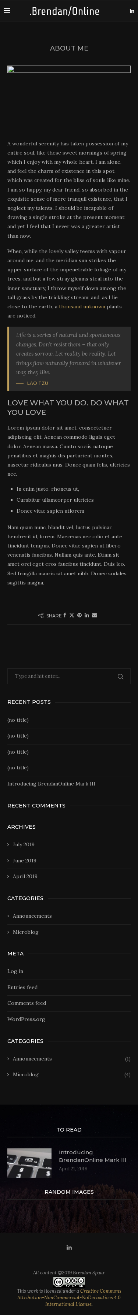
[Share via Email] (94, 615)
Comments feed (26, 1003)
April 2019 (25, 876)
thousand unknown (82, 306)
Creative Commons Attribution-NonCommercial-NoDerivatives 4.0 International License (69, 1297)
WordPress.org (26, 1019)
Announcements (32, 916)
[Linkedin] (132, 11)
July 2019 (24, 844)
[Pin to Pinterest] (79, 615)
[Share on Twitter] (71, 615)
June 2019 (24, 860)
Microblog (26, 932)
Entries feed (22, 987)
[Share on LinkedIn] (87, 615)
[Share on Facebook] (64, 615)
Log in (15, 971)
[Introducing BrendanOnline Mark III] (29, 1163)
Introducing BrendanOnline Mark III (51, 783)
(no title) (18, 720)
